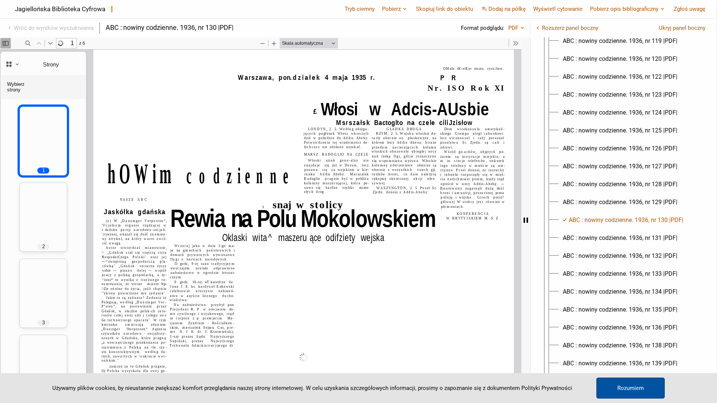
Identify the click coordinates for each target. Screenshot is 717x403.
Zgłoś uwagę (689, 9)
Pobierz (391, 9)
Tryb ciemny (360, 9)
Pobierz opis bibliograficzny (624, 9)
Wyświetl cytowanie (558, 9)
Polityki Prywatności (546, 388)
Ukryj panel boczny (682, 28)
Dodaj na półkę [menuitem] (507, 9)
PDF (513, 28)
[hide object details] (525, 220)
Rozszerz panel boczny (570, 28)
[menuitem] (620, 41)
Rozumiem (630, 388)
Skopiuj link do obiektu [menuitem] (444, 9)
